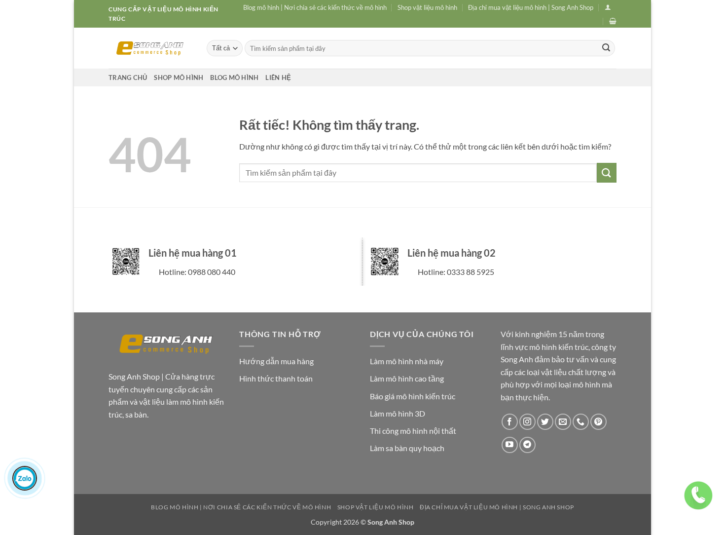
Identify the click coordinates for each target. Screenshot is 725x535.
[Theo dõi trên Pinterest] (598, 422)
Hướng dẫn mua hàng (276, 361)
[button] (608, 7)
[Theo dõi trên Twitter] (545, 422)
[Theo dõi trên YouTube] (510, 445)
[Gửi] (606, 48)
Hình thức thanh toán (276, 378)
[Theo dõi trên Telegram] (527, 445)
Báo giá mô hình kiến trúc (412, 396)
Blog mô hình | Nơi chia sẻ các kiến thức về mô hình (315, 7)
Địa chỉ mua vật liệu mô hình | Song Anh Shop (530, 7)
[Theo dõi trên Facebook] (510, 422)
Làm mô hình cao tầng (407, 378)
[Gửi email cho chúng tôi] (563, 422)
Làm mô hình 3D (397, 413)
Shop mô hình (178, 77)
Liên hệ (278, 77)
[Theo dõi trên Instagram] (527, 422)
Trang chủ (128, 77)
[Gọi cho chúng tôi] (581, 422)
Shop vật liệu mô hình (427, 7)
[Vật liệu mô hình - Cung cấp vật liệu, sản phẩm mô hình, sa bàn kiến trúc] (150, 48)
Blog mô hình (234, 77)
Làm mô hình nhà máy (406, 361)
